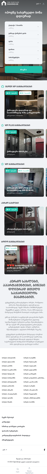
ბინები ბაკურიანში (9, 370)
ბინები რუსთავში (30, 362)
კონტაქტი (6, 422)
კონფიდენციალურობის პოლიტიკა (16, 435)
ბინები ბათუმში (30, 358)
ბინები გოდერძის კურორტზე (34, 378)
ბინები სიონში (29, 402)
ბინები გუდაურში (30, 370)
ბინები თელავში (30, 366)
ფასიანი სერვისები (10, 431)
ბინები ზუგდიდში (30, 394)
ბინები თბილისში (9, 358)
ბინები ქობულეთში (9, 382)
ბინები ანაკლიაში (31, 390)
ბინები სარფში (29, 386)
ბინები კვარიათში (31, 382)
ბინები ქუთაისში (8, 362)
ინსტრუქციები (8, 440)
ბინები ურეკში (7, 390)
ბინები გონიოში (8, 386)
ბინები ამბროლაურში (32, 398)
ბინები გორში (7, 366)
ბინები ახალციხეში (9, 394)
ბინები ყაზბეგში (30, 374)
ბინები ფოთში (7, 398)
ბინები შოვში (7, 402)
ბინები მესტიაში (8, 374)
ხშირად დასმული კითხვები (13, 426)
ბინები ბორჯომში (8, 378)
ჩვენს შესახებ (8, 417)
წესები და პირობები (23, 459)
